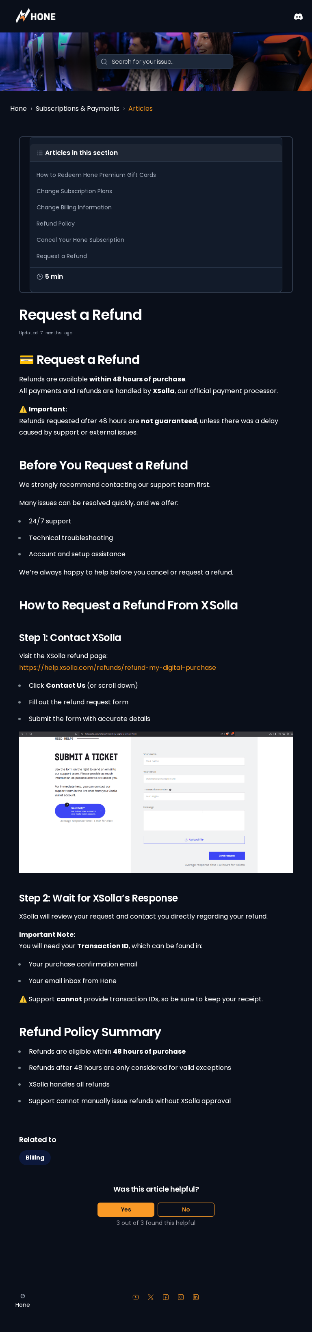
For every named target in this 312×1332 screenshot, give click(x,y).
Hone (18, 108)
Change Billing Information (74, 207)
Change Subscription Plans (74, 191)
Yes (126, 1209)
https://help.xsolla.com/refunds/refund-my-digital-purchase (117, 667)
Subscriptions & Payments (77, 108)
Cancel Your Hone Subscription (80, 240)
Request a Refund (62, 256)
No (186, 1209)
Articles (140, 108)
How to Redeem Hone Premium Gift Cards (96, 175)
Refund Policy (56, 223)
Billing (35, 1157)
